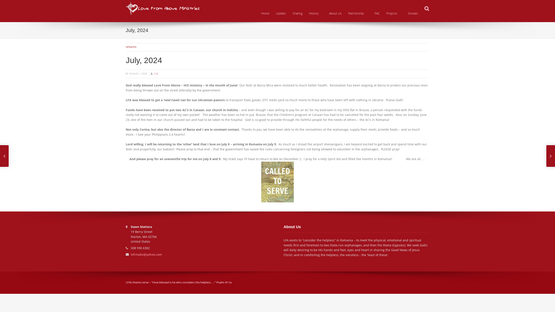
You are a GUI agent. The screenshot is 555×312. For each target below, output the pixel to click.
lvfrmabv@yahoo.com (146, 254)
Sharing (297, 13)
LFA (156, 73)
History (313, 13)
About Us (335, 13)
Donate (413, 13)
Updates (131, 47)
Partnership (356, 13)
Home (265, 13)
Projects (391, 13)
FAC (377, 13)
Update (281, 13)
